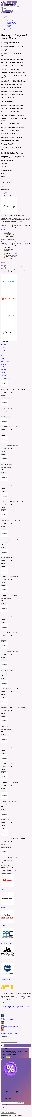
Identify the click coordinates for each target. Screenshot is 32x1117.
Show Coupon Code (6, 398)
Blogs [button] (5, 19)
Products (6, 17)
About (5, 29)
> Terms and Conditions (22, 1006)
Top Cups (3, 344)
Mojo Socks (4, 961)
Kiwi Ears (3, 353)
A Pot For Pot (4, 364)
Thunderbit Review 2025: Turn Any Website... (11, 1019)
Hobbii (2, 358)
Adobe (2, 889)
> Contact (15, 1007)
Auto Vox (3, 375)
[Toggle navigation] (18, 6)
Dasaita (3, 367)
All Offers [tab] (8, 232)
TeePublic (3, 907)
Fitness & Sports (11, 23)
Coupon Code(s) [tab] (9, 236)
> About (10, 1007)
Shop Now (3, 229)
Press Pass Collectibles (6, 943)
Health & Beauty (11, 22)
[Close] (1, 1059)
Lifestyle (9, 25)
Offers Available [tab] (9, 234)
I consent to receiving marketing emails (10, 1104)
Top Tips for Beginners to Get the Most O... (10, 1026)
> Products (3, 1006)
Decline (3, 1057)
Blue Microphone (5, 979)
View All (9, 28)
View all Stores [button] (5, 378)
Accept (8, 1057)
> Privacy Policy (11, 1006)
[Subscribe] (18, 1043)
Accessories (7, 194)
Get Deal (3, 435)
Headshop (3, 372)
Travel (9, 26)
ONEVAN (3, 355)
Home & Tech (11, 20)
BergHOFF (4, 347)
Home (5, 16)
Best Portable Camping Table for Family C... (10, 1033)
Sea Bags (3, 350)
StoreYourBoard (5, 361)
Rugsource (3, 925)
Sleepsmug (3, 369)
